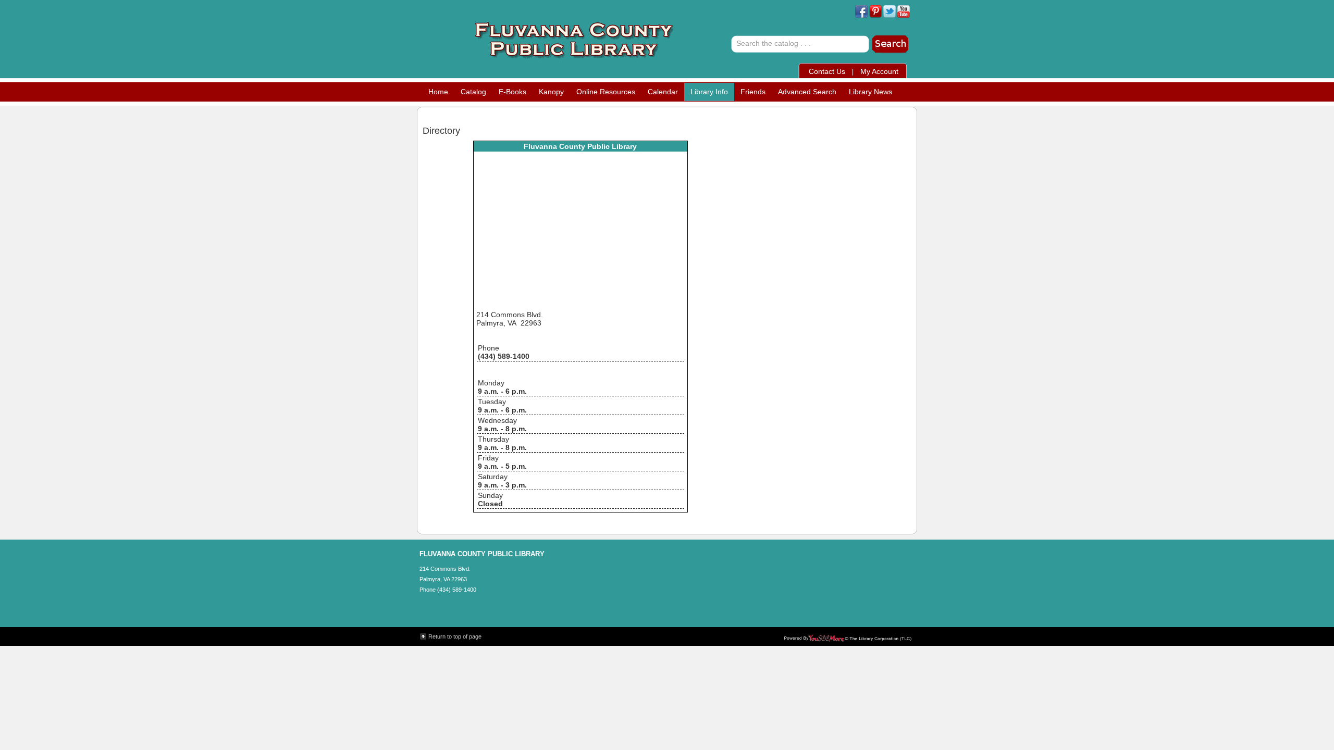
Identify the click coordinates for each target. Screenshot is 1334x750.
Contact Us (827, 71)
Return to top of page (454, 636)
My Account (879, 71)
